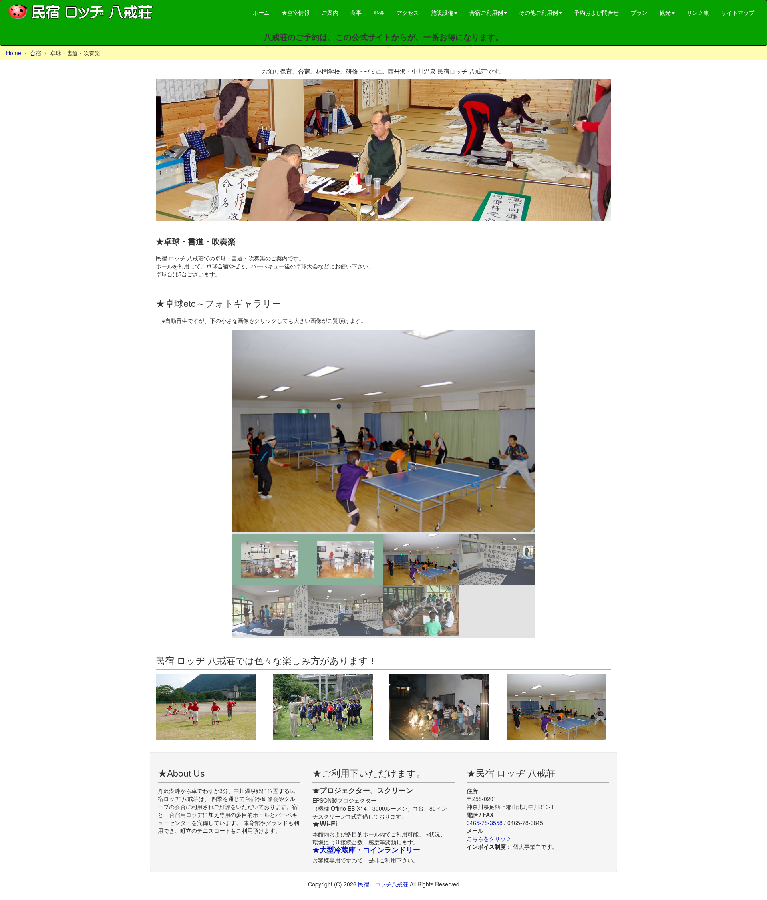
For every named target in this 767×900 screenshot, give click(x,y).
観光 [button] (665, 12)
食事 (356, 12)
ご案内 (330, 12)
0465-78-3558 (485, 822)
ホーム (261, 12)
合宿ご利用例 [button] (486, 12)
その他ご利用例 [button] (538, 12)
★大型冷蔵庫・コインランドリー (366, 849)
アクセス (408, 12)
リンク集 (698, 12)
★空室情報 (296, 12)
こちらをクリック (489, 838)
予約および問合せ (596, 12)
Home (13, 53)
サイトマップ (738, 12)
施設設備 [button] (442, 12)
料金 (379, 12)
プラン (639, 12)
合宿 (35, 53)
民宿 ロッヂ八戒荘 (384, 884)
